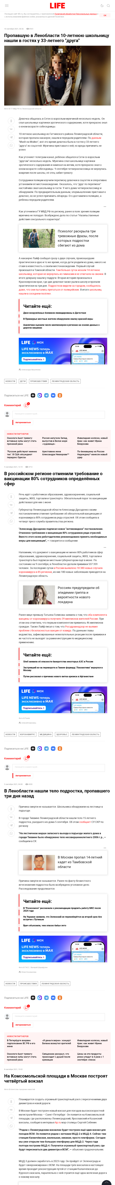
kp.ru (58, 1182)
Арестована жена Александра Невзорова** (55, 453)
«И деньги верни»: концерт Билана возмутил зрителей (56, 1042)
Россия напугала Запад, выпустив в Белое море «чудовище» (55, 440)
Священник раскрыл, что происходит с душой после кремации (56, 1056)
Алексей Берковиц (28, 723)
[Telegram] (46, 395)
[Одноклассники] (60, 395)
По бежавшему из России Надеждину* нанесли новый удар (92, 454)
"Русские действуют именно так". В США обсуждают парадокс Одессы (22, 454)
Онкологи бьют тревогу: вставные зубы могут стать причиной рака (21, 440)
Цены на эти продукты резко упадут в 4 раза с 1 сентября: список (90, 1056)
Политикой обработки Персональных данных (76, 13)
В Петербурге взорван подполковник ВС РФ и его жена (21, 1043)
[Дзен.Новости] (33, 395)
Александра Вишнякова (31, 370)
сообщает (85, 822)
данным (96, 137)
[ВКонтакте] (53, 395)
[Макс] (39, 395)
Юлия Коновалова (28, 972)
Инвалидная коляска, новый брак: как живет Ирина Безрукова (92, 440)
